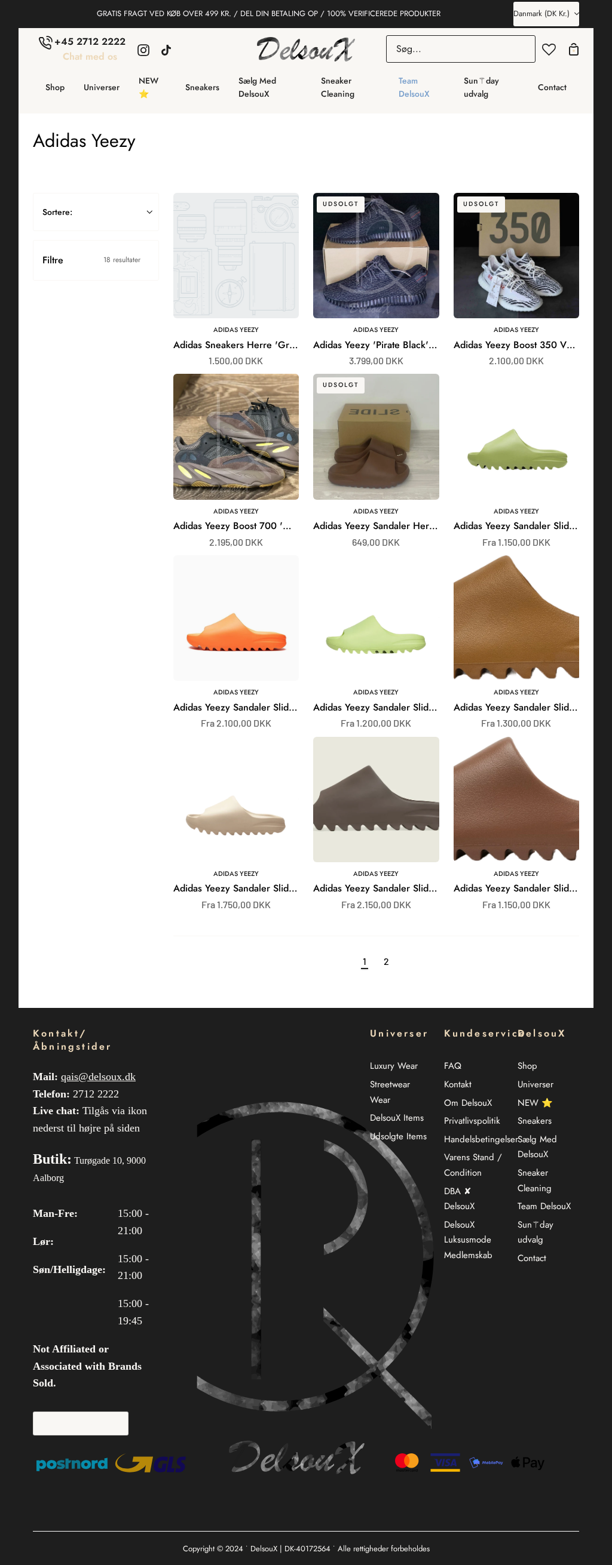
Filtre (91, 260)
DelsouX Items (397, 1117)
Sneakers (535, 1120)
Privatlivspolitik (472, 1120)
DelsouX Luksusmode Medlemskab (468, 1240)
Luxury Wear (394, 1065)
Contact (532, 1258)
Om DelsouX (468, 1102)
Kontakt (458, 1084)
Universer (535, 1084)
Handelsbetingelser (481, 1139)
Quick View (256, 314)
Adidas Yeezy (236, 329)
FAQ (452, 1065)
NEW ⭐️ (535, 1102)
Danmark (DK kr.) (541, 13)
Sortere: (57, 212)
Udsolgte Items (398, 1136)
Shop (527, 1065)
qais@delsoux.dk (98, 1077)
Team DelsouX (544, 1206)
